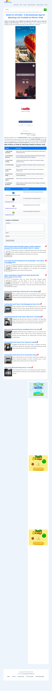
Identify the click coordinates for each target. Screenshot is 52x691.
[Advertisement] (38, 407)
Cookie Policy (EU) (40, 676)
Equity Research (40, 4)
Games (24, 4)
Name (7, 232)
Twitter (34, 164)
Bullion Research (31, 4)
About (8, 676)
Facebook (30, 164)
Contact (14, 676)
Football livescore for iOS (11, 208)
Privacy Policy (21, 676)
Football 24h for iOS (9, 214)
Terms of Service (29, 676)
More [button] (46, 4)
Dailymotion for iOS (9, 201)
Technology (16, 4)
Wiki (21, 4)
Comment (8, 223)
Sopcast (33, 157)
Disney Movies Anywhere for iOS (12, 195)
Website (7, 236)
